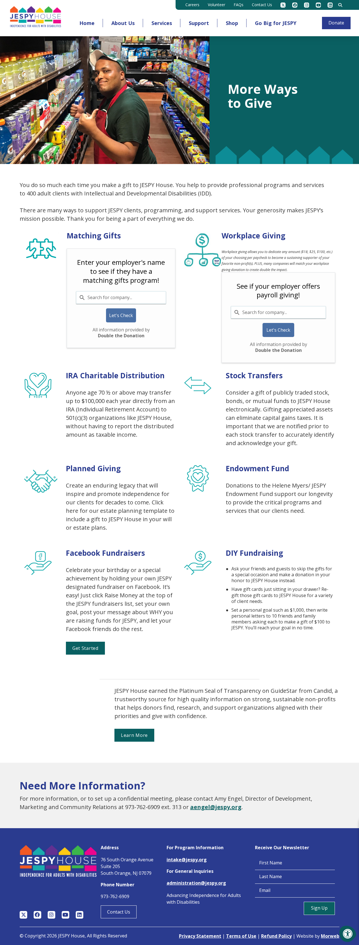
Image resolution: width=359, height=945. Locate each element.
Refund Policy (276, 936)
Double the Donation (121, 336)
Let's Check (121, 315)
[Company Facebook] (294, 5)
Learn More (134, 735)
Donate (336, 23)
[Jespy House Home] (35, 18)
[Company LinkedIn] (330, 5)
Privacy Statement (200, 936)
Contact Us (118, 912)
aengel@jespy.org (215, 807)
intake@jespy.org (187, 860)
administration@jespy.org (196, 883)
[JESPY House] (79, 690)
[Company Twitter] (283, 5)
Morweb (330, 936)
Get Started (85, 648)
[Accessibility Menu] (347, 933)
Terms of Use (241, 936)
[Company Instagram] (306, 5)
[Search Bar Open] (340, 5)
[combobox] (121, 297)
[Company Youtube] (318, 5)
